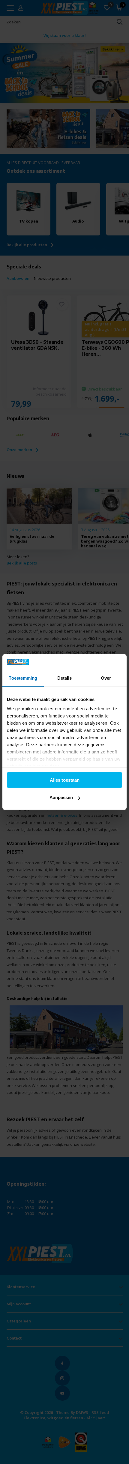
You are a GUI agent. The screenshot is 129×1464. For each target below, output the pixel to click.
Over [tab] (106, 678)
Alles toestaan (65, 780)
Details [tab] (64, 678)
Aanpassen (61, 797)
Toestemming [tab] (23, 678)
